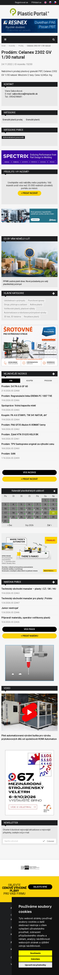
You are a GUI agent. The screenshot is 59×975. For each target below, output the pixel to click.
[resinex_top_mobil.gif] (29, 26)
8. (45, 504)
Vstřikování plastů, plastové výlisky (19, 308)
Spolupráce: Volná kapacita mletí (18, 405)
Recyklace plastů (31, 316)
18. (13, 513)
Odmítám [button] (35, 959)
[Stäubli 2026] (29, 216)
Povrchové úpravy (36, 300)
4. (13, 504)
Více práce (29, 629)
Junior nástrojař (9, 608)
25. (13, 517)
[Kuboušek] (29, 346)
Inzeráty (12, 46)
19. (21, 513)
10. (5, 508)
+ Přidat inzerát (29, 193)
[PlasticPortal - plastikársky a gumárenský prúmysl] (29, 12)
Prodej (20, 46)
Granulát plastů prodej (12, 119)
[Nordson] (29, 663)
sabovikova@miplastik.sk (25, 93)
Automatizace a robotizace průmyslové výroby (25, 312)
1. (45, 500)
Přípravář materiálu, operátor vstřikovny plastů (25, 617)
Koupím (29, 381)
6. (29, 504)
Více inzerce (29, 472)
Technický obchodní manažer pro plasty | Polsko (26, 598)
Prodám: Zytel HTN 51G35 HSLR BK (19, 434)
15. (45, 508)
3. (5, 504)
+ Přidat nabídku (29, 636)
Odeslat (50, 841)
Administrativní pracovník (13, 137)
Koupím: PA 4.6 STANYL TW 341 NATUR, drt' (24, 415)
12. (21, 508)
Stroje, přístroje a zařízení (15, 304)
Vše (10, 381)
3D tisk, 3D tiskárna (12, 316)
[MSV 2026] (29, 783)
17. (5, 513)
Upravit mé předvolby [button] (35, 965)
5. (21, 504)
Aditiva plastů (36, 304)
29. (45, 517)
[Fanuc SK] (29, 554)
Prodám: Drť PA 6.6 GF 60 (14, 386)
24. (5, 517)
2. (53, 500)
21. (37, 513)
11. (13, 508)
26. (21, 517)
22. (45, 513)
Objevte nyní (40, 887)
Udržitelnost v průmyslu (14, 300)
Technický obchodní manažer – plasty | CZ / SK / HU (28, 588)
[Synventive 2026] (29, 157)
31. (5, 521)
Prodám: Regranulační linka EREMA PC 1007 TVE (26, 396)
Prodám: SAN (8, 453)
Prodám (48, 381)
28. (37, 517)
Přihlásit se (36, 2)
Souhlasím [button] (35, 953)
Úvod (3, 46)
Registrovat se (21, 2)
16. (53, 508)
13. (29, 508)
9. (53, 504)
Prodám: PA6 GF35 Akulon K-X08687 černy (23, 424)
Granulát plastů (33, 119)
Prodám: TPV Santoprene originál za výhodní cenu (27, 444)
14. (37, 508)
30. (53, 517)
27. (29, 517)
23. (53, 513)
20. (29, 513)
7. (37, 504)
